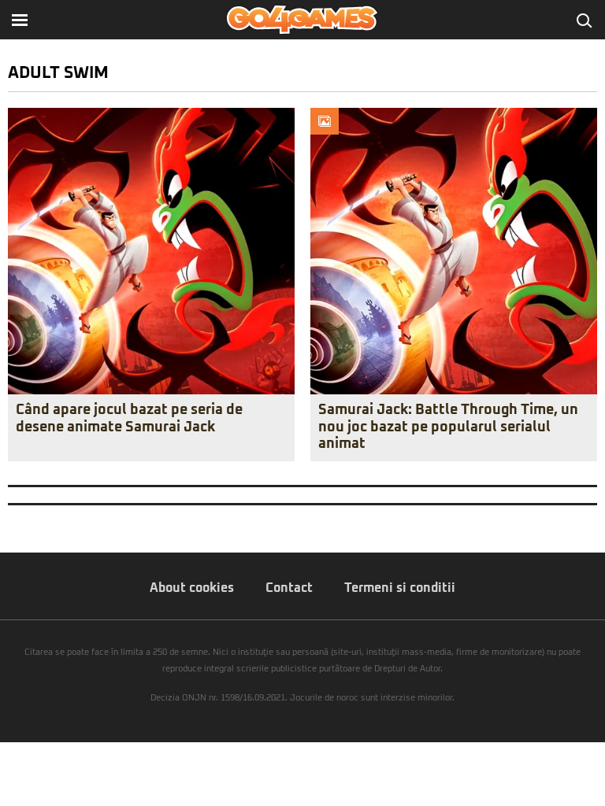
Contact (289, 588)
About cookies (192, 588)
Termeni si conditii (399, 588)
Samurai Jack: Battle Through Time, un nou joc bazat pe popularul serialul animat (448, 427)
